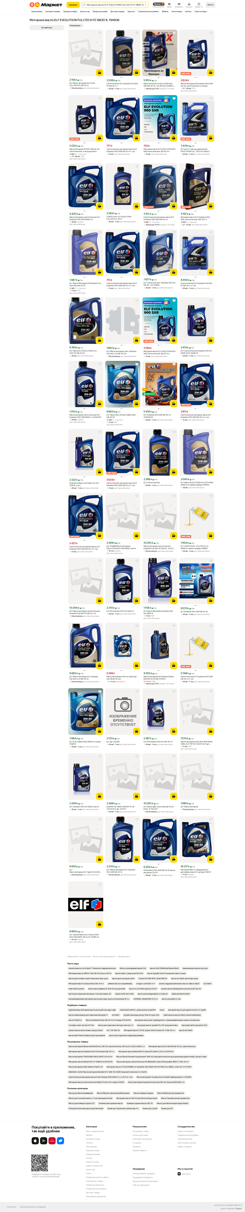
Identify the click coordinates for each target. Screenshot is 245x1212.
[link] (92, 968)
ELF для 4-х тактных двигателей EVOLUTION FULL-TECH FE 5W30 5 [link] (195, 150)
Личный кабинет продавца (144, 1174)
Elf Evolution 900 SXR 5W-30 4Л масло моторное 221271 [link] (159, 871)
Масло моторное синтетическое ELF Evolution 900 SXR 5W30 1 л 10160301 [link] (85, 416)
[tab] (37, 12)
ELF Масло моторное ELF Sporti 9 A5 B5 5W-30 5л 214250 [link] (85, 871)
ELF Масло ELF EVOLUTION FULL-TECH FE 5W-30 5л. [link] (83, 352)
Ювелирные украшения (96, 1196)
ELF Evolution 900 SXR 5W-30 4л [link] (194, 612)
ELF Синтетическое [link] (152, 483)
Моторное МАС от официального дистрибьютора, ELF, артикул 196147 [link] (196, 871)
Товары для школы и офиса (97, 1177)
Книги (88, 1173)
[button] (75, 25)
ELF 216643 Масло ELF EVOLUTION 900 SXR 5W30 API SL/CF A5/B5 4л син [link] (84, 936)
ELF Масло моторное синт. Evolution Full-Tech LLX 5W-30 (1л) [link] (121, 352)
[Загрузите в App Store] (35, 1144)
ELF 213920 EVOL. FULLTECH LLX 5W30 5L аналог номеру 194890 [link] (194, 547)
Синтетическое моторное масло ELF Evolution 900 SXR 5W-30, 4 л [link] (159, 218)
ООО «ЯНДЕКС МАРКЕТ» (231, 1205)
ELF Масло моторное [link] (189, 807)
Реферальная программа (188, 1135)
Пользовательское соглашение (33, 1207)
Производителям (185, 1139)
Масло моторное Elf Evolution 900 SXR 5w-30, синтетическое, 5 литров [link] (197, 85)
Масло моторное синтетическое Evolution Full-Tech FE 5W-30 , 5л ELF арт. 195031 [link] (158, 547)
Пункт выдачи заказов (187, 1143)
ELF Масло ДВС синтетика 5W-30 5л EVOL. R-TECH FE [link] (159, 808)
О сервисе (137, 1143)
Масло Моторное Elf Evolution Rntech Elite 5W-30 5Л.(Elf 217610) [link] (159, 678)
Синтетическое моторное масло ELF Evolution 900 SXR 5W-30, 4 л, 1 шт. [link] (122, 150)
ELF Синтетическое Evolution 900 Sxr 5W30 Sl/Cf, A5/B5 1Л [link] (196, 352)
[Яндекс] (239, 1209)
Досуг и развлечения (95, 1131)
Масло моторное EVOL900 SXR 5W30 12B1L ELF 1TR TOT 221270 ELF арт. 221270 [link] (196, 743)
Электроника (91, 1147)
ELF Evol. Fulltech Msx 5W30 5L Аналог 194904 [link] (85, 743)
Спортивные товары (94, 1181)
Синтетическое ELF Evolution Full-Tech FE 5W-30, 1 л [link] (122, 85)
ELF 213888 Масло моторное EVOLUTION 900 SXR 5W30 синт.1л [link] (121, 547)
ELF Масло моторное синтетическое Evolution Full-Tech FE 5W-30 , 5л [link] (84, 612)
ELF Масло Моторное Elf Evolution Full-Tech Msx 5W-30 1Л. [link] (85, 284)
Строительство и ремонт (96, 1189)
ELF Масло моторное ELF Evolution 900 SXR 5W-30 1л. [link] (121, 871)
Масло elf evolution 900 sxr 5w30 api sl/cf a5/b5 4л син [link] (122, 678)
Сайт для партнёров (141, 1185)
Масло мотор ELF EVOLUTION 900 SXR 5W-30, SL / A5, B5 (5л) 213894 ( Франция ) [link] (158, 85)
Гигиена (89, 1143)
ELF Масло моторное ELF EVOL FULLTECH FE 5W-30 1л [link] (82, 84)
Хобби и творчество (94, 1166)
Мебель (89, 1135)
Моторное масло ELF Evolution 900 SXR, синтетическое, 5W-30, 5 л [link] (195, 218)
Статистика (11, 1207)
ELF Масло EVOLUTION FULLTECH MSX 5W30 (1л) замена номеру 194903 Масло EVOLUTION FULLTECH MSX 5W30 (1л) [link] (197, 484)
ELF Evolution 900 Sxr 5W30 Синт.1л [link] (84, 807)
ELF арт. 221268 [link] (113, 742)
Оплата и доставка (140, 1135)
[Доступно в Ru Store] (60, 1144)
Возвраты (137, 1147)
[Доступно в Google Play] (43, 1144)
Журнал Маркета (140, 1150)
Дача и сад (90, 1170)
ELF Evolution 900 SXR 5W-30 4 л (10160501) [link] (157, 416)
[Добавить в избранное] (100, 33)
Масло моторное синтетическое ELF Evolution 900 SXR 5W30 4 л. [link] (84, 218)
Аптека (89, 1158)
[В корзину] (99, 72)
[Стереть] (145, 5)
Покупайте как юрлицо (142, 1139)
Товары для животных (95, 1185)
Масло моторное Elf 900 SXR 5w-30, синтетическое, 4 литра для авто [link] (84, 150)
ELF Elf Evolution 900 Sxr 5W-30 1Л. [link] (158, 742)
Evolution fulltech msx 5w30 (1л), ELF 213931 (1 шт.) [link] (84, 484)
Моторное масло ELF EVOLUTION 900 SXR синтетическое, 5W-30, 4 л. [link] (160, 150)
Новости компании (185, 1131)
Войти (210, 5)
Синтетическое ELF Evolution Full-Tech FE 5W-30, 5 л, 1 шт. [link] (196, 284)
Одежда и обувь (93, 1150)
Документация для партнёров (145, 1181)
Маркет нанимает (185, 1147)
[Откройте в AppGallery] (52, 1144)
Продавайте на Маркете (143, 1177)
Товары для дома (93, 1154)
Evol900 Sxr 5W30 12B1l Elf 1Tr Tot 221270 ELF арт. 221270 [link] (120, 808)
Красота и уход (92, 1162)
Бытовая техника (93, 1139)
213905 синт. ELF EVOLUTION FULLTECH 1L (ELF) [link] (119, 218)
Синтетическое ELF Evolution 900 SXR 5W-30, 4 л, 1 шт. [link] (197, 678)
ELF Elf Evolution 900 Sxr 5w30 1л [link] (120, 611)
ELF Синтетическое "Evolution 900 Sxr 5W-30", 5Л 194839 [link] (159, 284)
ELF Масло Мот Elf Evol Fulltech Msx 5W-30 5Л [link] (121, 416)
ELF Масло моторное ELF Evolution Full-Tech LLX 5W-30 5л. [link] (83, 678)
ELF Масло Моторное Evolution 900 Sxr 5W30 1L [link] (158, 612)
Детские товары (93, 1193)
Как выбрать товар (140, 1131)
